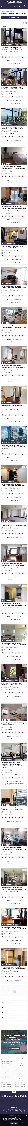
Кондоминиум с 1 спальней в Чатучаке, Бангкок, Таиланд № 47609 (13, 604)
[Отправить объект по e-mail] (12, 57)
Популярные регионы (8, 1003)
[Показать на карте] (2, 57)
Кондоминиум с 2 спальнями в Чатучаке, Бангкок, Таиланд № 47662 (13, 326)
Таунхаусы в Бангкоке (6, 1080)
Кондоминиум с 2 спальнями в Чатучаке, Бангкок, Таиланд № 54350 (13, 644)
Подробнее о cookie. (7, 1120)
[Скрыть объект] (6, 57)
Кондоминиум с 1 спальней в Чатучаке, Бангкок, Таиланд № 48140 (13, 484)
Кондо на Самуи (19, 1074)
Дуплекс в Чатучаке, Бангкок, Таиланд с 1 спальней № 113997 (12, 808)
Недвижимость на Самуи (7, 1065)
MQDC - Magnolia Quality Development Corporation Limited (14, 784)
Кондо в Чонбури (19, 1076)
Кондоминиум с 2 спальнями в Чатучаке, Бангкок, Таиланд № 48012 (13, 207)
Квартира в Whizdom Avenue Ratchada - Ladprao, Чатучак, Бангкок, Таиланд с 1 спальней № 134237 (12, 765)
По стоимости (6, 1013)
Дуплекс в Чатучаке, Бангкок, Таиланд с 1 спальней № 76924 (11, 683)
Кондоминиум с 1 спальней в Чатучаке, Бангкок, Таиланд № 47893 (13, 366)
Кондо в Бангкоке (19, 1072)
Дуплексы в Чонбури (6, 1086)
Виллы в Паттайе (5, 1071)
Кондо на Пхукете (19, 1069)
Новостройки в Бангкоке (20, 1082)
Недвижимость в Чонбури (7, 1067)
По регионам (6, 1008)
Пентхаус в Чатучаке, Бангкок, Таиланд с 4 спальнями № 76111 (12, 127)
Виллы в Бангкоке (5, 1072)
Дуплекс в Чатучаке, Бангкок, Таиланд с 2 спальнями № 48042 (12, 88)
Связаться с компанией (15, 60)
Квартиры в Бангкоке (20, 1062)
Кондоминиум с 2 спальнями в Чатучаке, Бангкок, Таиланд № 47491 (13, 524)
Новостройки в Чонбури (20, 1086)
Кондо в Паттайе (19, 1071)
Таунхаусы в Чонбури (6, 1082)
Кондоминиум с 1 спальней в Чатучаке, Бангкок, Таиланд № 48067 (13, 967)
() (15, 6)
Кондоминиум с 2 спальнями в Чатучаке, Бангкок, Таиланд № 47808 (13, 928)
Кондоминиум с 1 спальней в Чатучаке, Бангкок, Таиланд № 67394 (13, 848)
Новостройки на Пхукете (21, 1078)
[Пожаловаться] (22, 57)
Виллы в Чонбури (5, 1076)
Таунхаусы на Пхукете (6, 1078)
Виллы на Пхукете (5, 1069)
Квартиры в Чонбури (20, 1065)
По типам (5, 998)
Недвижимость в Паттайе (7, 1061)
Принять (14, 1123)
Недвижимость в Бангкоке (7, 1063)
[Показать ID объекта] (19, 57)
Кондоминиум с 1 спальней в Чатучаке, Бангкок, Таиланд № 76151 (13, 286)
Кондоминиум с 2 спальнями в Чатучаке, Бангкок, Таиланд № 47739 (13, 888)
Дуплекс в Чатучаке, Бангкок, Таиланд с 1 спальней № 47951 (11, 48)
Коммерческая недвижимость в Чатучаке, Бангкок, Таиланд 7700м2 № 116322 (13, 446)
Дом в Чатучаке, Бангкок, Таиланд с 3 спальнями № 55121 (13, 723)
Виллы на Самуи (5, 1074)
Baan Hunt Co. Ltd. (15, 63)
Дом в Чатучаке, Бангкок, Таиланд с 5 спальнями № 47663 (13, 247)
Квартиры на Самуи (19, 1063)
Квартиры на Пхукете (20, 1058)
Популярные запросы (8, 1018)
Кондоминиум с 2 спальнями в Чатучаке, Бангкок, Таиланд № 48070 (13, 564)
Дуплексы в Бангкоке (6, 1084)
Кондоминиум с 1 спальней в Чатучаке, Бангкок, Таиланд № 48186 (13, 167)
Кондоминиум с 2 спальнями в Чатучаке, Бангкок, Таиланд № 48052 (13, 406)
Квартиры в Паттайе (19, 1060)
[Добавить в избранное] (25, 30)
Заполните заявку (14, 1048)
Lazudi (15, 460)
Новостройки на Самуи (20, 1084)
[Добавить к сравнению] (23, 30)
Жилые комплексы (7, 1022)
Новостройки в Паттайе (20, 1080)
